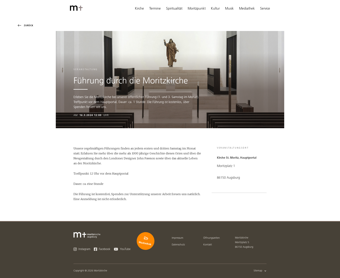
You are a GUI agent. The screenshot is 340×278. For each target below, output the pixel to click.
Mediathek (247, 8)
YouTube (122, 249)
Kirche (139, 8)
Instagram (81, 249)
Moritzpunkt (197, 8)
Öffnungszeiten (211, 238)
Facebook (102, 249)
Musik (229, 8)
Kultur (215, 8)
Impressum (177, 238)
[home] (77, 8)
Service (265, 8)
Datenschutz (178, 244)
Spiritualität (174, 8)
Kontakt (207, 244)
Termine (155, 8)
